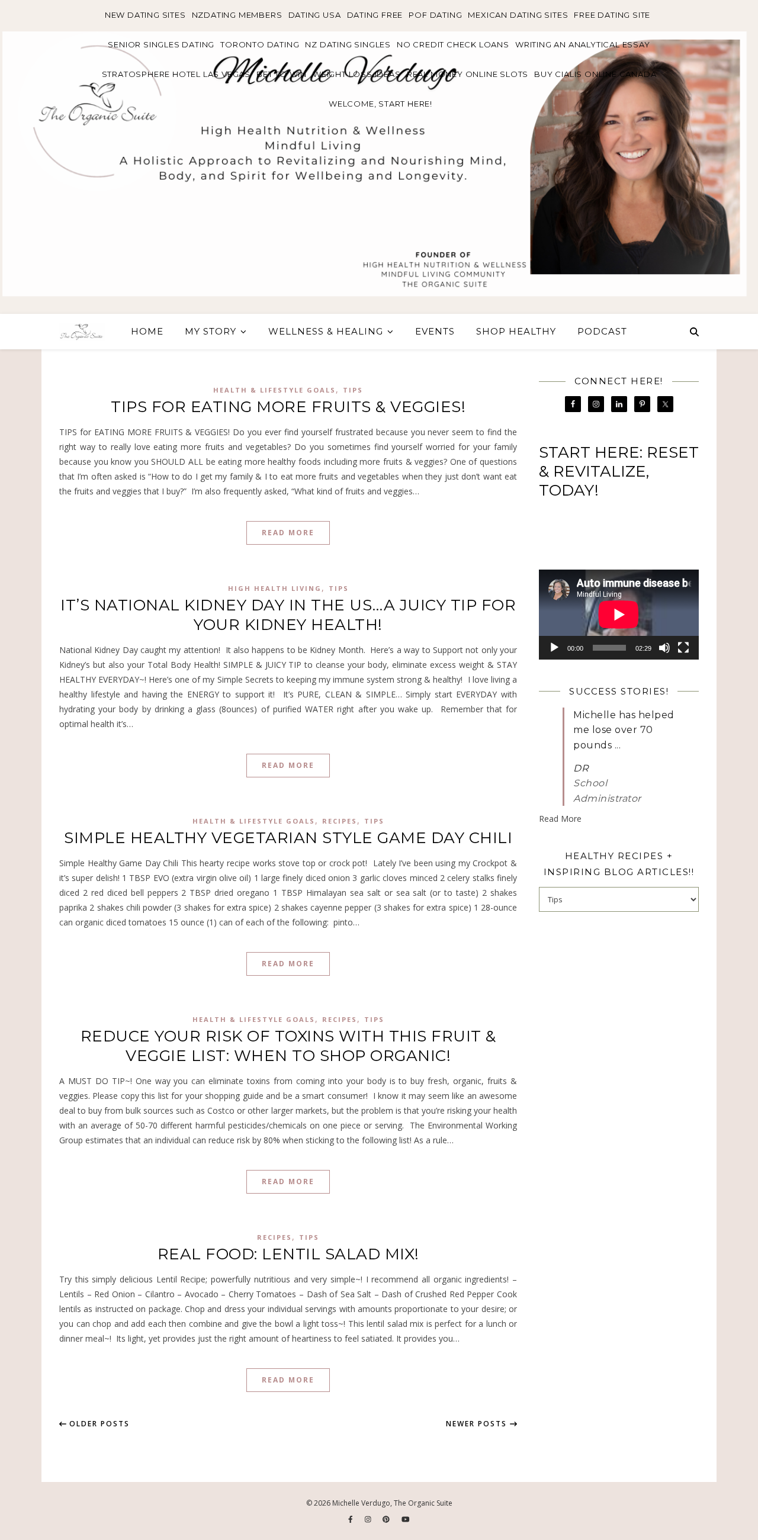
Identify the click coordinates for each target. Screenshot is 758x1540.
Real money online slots (467, 74)
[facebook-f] (351, 1520)
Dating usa (314, 15)
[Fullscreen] (683, 648)
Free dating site (612, 15)
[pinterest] (387, 1520)
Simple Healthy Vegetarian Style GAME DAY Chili (288, 837)
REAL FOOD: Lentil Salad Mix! (288, 1254)
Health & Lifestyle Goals (274, 389)
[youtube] (406, 1520)
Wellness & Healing (325, 331)
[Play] (554, 648)
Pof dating (435, 15)
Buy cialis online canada (595, 74)
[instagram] (369, 1520)
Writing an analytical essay (582, 44)
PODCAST (602, 331)
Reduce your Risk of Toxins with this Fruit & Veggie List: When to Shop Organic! (288, 1046)
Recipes (339, 820)
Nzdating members (237, 15)
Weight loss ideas (357, 74)
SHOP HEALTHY (516, 331)
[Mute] (664, 648)
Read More (288, 533)
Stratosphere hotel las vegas (176, 74)
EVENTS (435, 331)
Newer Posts (478, 1424)
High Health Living (275, 588)
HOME (147, 331)
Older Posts (98, 1424)
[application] (619, 615)
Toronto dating (259, 44)
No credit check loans (453, 44)
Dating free (375, 15)
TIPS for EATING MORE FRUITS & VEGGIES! (288, 406)
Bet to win (281, 74)
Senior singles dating (161, 44)
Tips (353, 389)
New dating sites (145, 15)
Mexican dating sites (518, 15)
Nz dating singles (348, 44)
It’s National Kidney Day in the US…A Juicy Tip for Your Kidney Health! (288, 615)
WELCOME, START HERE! (380, 103)
